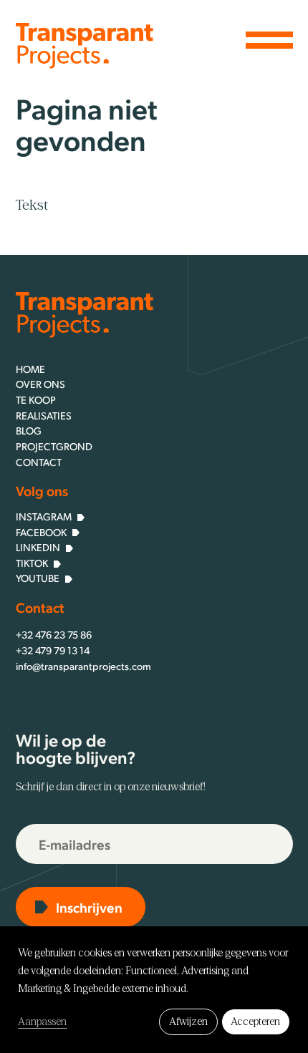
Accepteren (255, 1021)
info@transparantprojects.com (83, 665)
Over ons (40, 383)
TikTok (32, 562)
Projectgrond (54, 446)
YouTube (37, 577)
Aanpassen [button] (42, 1021)
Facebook (41, 531)
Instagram (44, 516)
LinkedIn (38, 546)
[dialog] (154, 989)
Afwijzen (188, 1021)
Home (30, 368)
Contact (39, 461)
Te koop (36, 399)
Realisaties (44, 415)
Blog (29, 430)
